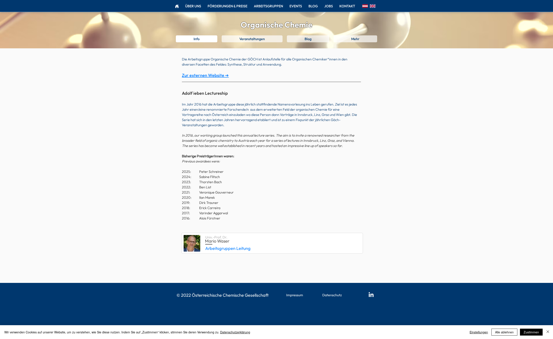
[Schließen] (547, 332)
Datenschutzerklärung (235, 332)
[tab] (196, 38)
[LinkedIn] (371, 295)
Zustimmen (531, 332)
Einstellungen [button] (479, 332)
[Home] (177, 6)
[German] (365, 6)
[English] (372, 6)
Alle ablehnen (504, 332)
